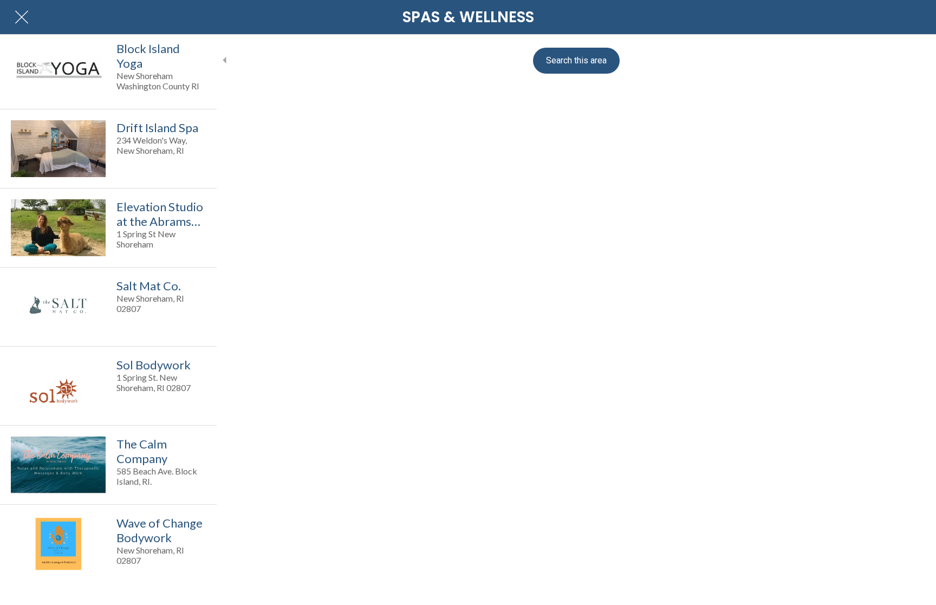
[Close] (21, 17)
